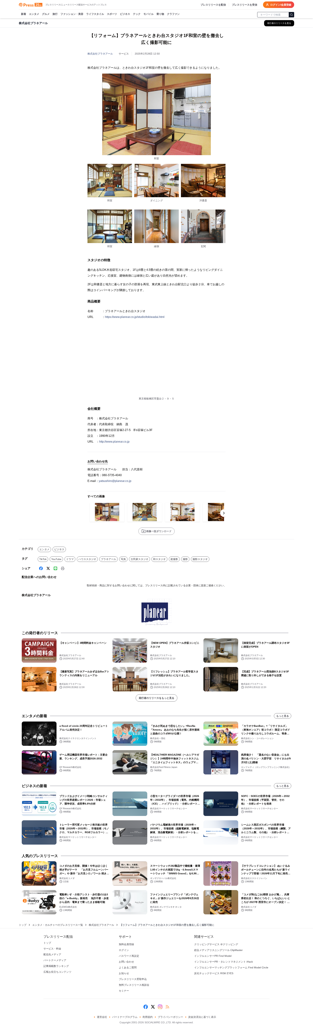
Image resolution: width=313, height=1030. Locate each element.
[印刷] (62, 568)
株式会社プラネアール (100, 53)
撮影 (185, 559)
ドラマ (70, 559)
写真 (123, 559)
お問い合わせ (126, 961)
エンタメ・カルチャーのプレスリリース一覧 (57, 924)
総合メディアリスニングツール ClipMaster (218, 950)
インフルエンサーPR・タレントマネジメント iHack (223, 961)
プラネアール (108, 559)
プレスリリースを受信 (244, 4)
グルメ (46, 14)
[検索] (291, 14)
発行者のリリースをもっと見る (156, 698)
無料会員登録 (126, 944)
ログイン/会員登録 (280, 4)
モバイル (148, 14)
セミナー (124, 990)
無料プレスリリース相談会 (134, 984)
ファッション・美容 (71, 14)
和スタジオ (159, 559)
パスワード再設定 (129, 955)
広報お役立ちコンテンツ (57, 971)
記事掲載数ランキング (56, 966)
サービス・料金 (52, 948)
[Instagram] (160, 1007)
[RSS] (167, 1007)
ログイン (124, 950)
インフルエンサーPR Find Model (212, 955)
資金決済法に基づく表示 (202, 1017)
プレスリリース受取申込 (133, 979)
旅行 (55, 14)
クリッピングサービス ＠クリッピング (216, 944)
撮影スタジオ (200, 559)
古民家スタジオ (139, 559)
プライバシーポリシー (170, 1017)
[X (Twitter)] (48, 568)
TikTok (43, 559)
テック (137, 14)
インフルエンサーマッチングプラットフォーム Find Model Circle (231, 967)
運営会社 (102, 1017)
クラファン (173, 14)
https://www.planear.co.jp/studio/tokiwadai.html (134, 316)
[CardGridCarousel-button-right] (224, 513)
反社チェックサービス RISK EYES (213, 973)
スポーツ (112, 14)
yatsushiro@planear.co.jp (115, 480)
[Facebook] (41, 568)
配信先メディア (52, 954)
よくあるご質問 (128, 967)
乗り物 (160, 14)
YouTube (56, 559)
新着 (23, 14)
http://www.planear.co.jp (114, 441)
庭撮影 (174, 559)
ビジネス (125, 14)
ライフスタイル (95, 14)
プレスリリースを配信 (213, 4)
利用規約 (148, 1017)
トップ (22, 924)
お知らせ (124, 973)
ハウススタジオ (87, 559)
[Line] (55, 568)
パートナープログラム (124, 1017)
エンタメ (34, 14)
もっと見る (282, 715)
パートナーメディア (54, 960)
